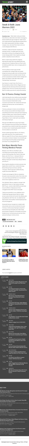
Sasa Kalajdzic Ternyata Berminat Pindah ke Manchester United (18, 317)
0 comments (24, 31)
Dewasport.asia (5, 442)
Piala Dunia (11, 280)
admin (15, 29)
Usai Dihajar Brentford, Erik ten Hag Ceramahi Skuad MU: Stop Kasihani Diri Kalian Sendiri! (18, 290)
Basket (5, 31)
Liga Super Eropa (12, 350)
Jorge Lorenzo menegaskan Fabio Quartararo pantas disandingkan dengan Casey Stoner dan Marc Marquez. (16, 232)
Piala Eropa (11, 331)
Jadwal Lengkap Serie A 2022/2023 (17, 322)
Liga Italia (11, 320)
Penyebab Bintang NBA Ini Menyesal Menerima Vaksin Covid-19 (8, 261)
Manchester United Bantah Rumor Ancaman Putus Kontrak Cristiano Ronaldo (17, 297)
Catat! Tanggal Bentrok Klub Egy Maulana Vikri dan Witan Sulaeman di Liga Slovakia (18, 364)
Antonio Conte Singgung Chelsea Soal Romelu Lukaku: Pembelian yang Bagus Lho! (18, 311)
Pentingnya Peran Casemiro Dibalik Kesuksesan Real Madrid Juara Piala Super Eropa (17, 340)
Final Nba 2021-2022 (11, 219)
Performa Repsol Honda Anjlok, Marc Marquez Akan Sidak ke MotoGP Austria (18, 346)
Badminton (11, 368)
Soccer (10, 287)
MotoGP (10, 344)
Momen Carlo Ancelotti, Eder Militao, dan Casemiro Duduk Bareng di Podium (18, 334)
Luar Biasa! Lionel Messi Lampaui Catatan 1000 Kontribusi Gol (16, 358)
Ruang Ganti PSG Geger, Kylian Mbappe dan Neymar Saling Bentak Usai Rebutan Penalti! (18, 304)
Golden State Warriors (8, 221)
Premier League (12, 294)
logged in (10, 272)
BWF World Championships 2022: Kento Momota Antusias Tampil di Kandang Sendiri (18, 371)
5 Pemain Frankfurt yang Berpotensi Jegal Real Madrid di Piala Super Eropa (18, 352)
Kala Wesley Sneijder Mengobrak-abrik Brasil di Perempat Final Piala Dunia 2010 (18, 283)
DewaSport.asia (6, 36)
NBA (8, 31)
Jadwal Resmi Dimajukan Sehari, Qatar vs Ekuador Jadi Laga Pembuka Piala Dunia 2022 (18, 328)
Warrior (20, 221)
